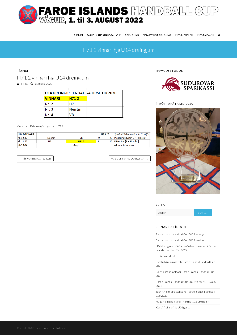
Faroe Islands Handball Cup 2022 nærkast (180, 240)
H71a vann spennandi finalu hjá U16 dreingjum (182, 301)
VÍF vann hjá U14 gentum (35, 158)
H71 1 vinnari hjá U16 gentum (130, 158)
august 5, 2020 (43, 83)
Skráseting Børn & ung (157, 35)
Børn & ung (132, 35)
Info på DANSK (205, 35)
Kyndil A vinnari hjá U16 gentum (174, 307)
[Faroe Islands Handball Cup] (118, 14)
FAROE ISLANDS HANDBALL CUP (104, 35)
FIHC (24, 83)
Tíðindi (78, 35)
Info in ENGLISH (184, 35)
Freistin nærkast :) (166, 256)
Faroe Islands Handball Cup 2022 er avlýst (181, 234)
